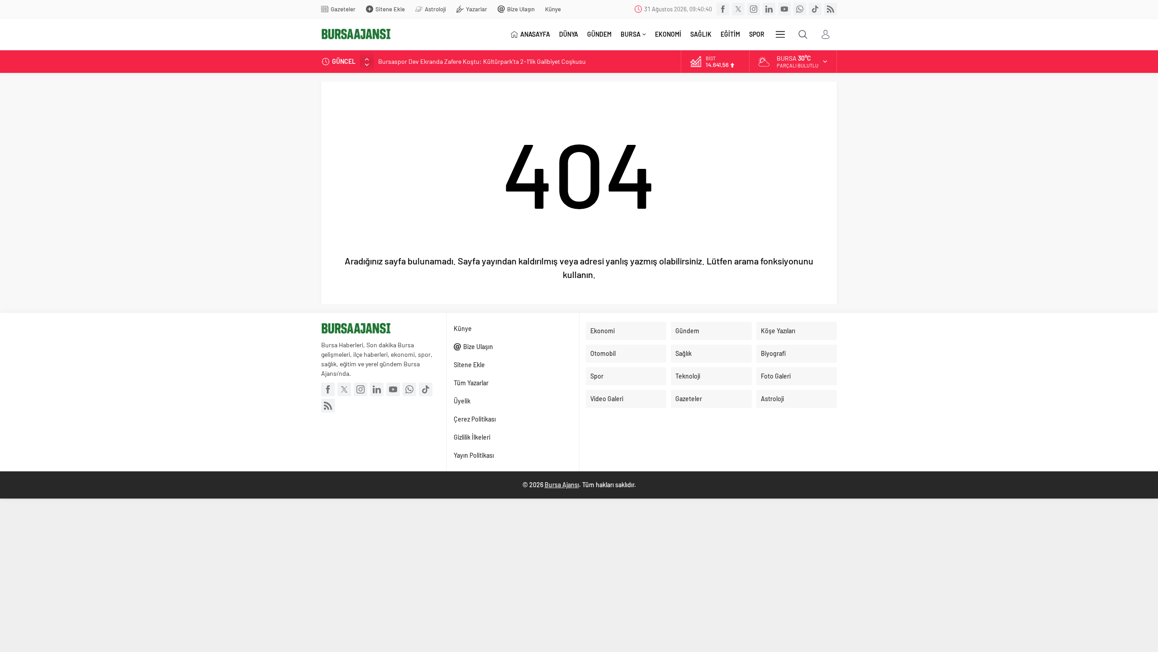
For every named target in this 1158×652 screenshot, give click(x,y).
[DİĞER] (780, 34)
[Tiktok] (815, 9)
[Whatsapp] (799, 9)
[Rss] (830, 9)
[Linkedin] (769, 9)
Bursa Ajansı (562, 485)
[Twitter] (738, 9)
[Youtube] (784, 9)
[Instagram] (753, 9)
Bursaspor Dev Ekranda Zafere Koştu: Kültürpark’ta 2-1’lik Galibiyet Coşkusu (482, 61)
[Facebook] (723, 9)
